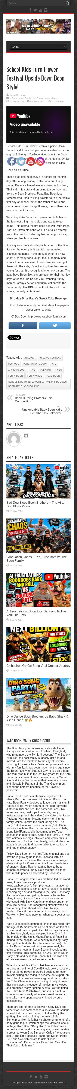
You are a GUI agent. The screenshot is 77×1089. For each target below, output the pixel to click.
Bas (23, 95)
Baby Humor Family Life (23, 98)
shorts (54, 98)
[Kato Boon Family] (38, 30)
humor (47, 98)
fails (59, 370)
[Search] (67, 3)
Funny (40, 98)
